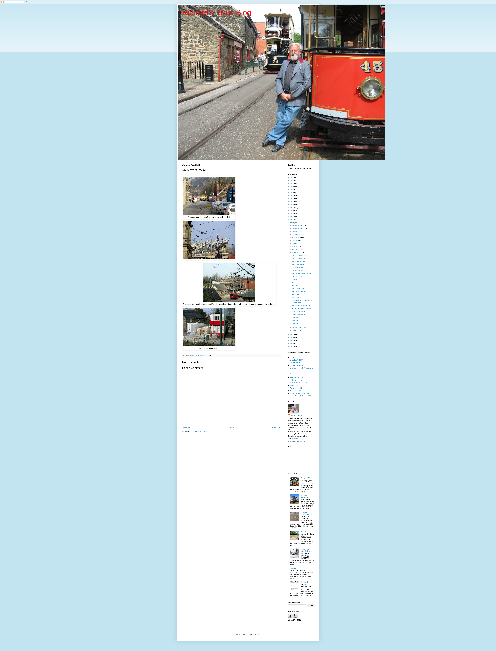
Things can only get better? (301, 273)
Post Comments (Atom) (200, 431)
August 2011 (296, 238)
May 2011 (295, 247)
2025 (292, 180)
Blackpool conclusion (304, 496)
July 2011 (295, 241)
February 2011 (297, 327)
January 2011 (297, 330)
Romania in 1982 (296, 388)
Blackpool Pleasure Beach (306, 513)
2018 (292, 202)
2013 (292, 217)
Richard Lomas (296, 415)
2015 (292, 211)
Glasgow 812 (305, 478)
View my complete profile (297, 441)
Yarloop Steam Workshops (301, 306)
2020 (292, 196)
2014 (292, 214)
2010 (292, 334)
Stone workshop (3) (299, 255)
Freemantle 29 (297, 295)
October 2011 (297, 231)
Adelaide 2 (296, 321)
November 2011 (298, 228)
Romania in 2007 (296, 391)
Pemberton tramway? (299, 315)
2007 (292, 343)
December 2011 (298, 225)
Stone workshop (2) (299, 258)
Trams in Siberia (295, 385)
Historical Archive (296, 380)
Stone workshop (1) (299, 270)
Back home (296, 285)
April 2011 (296, 250)
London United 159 (298, 276)
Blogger (257, 634)
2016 (292, 208)
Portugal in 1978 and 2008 (299, 393)
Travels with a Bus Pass (298, 383)
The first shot (305, 582)
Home (232, 427)
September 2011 (298, 234)
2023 (292, 186)
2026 (292, 177)
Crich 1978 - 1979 (296, 365)
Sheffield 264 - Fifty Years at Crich (302, 368)
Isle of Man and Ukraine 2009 (300, 396)
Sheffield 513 (296, 279)
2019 (292, 199)
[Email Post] (209, 355)
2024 (292, 184)
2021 (292, 193)
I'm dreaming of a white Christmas (307, 550)
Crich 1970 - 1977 (296, 363)
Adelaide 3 (296, 318)
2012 (292, 220)
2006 (292, 346)
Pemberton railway (298, 311)
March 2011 (296, 253)
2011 (292, 223)
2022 (292, 189)
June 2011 (296, 243)
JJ (292, 282)
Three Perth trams (298, 288)
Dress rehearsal (297, 267)
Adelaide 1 (296, 324)
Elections (293, 568)
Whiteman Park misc (299, 292)
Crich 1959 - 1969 (296, 360)
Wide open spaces (298, 261)
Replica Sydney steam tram (301, 308)
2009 (292, 337)
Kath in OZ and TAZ (297, 377)
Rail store (304, 532)
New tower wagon (298, 264)
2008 (292, 340)
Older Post (276, 427)
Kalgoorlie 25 (296, 297)
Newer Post (187, 427)
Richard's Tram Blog (216, 12)
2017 (292, 205)
